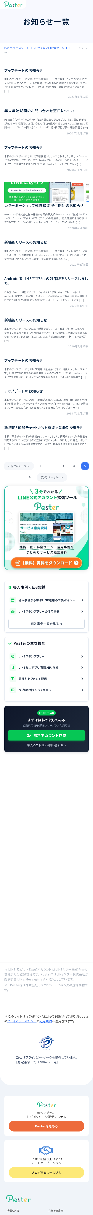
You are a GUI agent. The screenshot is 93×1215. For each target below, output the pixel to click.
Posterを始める (46, 1126)
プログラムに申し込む (46, 1172)
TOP (38, 48)
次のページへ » (52, 477)
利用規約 (45, 1021)
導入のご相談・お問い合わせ (45, 745)
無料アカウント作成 (49, 735)
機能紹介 (13, 1211)
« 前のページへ (19, 466)
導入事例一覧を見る (45, 623)
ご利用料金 (56, 1211)
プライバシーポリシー (22, 1021)
